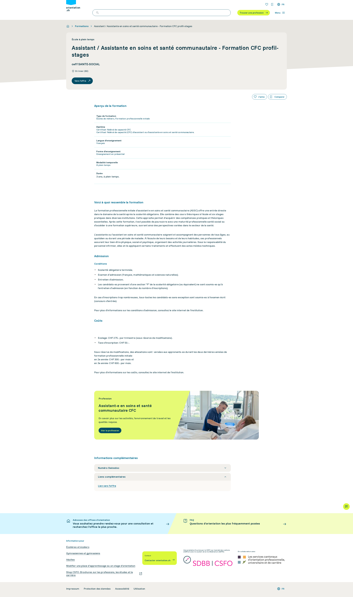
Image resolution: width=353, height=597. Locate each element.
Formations (82, 26)
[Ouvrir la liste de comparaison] (272, 4)
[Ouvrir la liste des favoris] (266, 4)
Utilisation (139, 588)
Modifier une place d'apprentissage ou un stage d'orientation (100, 565)
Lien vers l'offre (107, 485)
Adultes (70, 559)
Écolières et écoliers (77, 547)
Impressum (72, 588)
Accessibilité (122, 588)
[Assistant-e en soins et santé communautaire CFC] (176, 415)
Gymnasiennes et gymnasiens (83, 553)
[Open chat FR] (346, 506)
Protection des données (97, 588)
